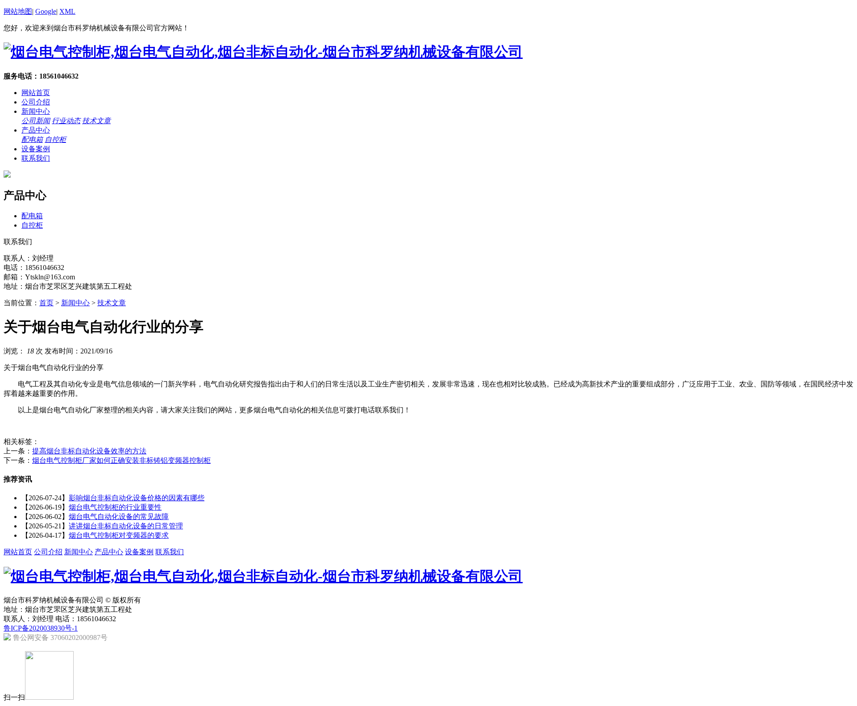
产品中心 (35, 130)
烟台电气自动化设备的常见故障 (119, 516)
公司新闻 (35, 121)
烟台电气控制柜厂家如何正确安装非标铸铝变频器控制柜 (121, 460)
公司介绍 (35, 102)
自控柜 (55, 139)
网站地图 (18, 11)
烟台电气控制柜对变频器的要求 (119, 535)
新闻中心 (35, 111)
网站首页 (35, 92)
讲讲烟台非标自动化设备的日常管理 (126, 526)
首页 (46, 303)
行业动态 (66, 121)
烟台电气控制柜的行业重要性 (115, 507)
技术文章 (96, 121)
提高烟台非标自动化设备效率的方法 (89, 451)
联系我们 (35, 158)
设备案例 (35, 149)
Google (45, 11)
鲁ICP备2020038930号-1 (41, 628)
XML (67, 11)
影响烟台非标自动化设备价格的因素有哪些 (136, 498)
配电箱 (32, 139)
